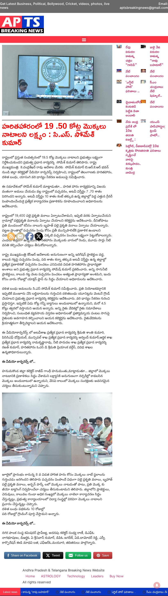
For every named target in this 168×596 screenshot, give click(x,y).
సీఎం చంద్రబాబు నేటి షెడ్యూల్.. (156, 89)
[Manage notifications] (157, 585)
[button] (84, 39)
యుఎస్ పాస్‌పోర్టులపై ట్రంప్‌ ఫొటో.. (158, 128)
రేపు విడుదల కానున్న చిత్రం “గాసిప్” (131, 55)
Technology (76, 576)
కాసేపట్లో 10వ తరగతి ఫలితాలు (151, 148)
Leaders (97, 576)
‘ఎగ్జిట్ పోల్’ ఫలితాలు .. (133, 86)
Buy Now (117, 576)
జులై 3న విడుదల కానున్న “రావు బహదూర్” (156, 55)
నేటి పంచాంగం (132, 73)
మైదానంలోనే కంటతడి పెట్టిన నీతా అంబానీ (133, 108)
